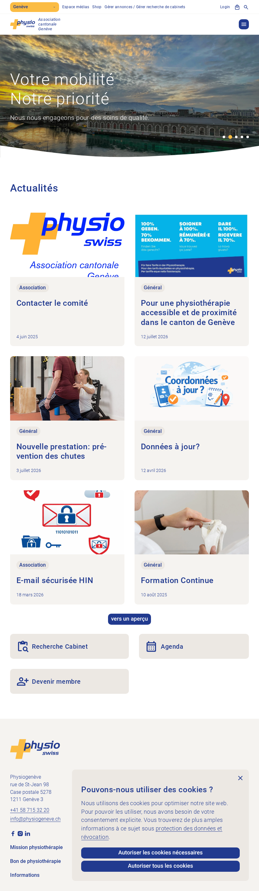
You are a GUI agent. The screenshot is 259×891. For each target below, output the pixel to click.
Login (225, 6)
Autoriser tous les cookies (160, 866)
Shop (96, 6)
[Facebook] (13, 833)
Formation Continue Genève (54, 127)
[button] (244, 24)
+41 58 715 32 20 (29, 810)
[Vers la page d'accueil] (35, 749)
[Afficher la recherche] (246, 7)
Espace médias (75, 6)
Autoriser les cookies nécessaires (160, 853)
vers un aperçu (129, 619)
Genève (20, 6)
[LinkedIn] (27, 833)
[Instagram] (20, 833)
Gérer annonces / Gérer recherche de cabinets (145, 6)
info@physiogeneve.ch (35, 819)
